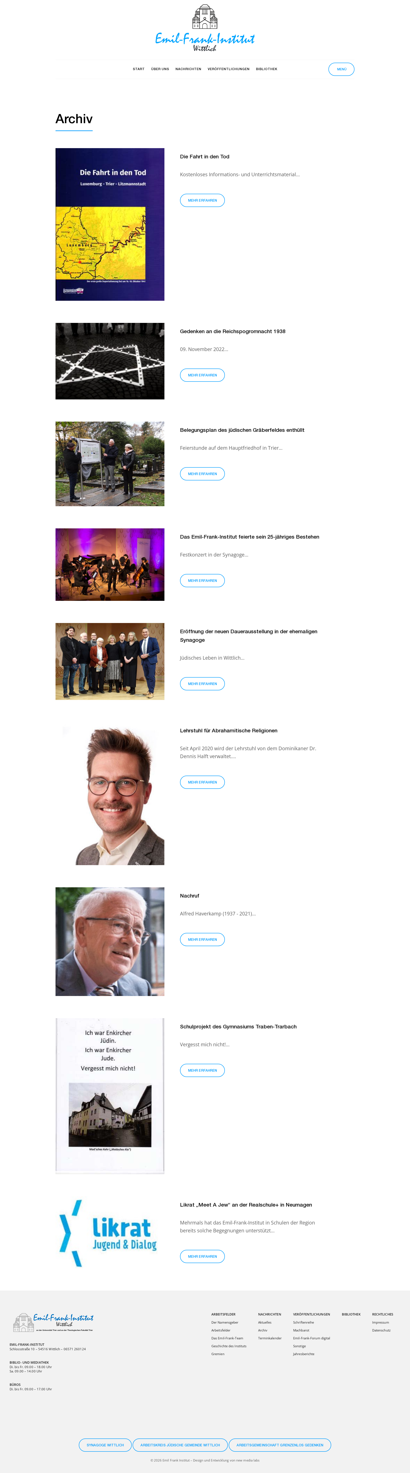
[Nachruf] (110, 941)
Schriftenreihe (303, 1322)
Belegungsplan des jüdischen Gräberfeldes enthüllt (242, 430)
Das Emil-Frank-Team (227, 1338)
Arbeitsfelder (223, 1314)
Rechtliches (382, 1314)
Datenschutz (381, 1330)
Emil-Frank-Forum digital (311, 1338)
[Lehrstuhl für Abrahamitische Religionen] (110, 793)
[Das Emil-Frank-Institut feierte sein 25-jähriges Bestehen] (110, 564)
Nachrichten (269, 1314)
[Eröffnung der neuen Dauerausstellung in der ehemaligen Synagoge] (110, 661)
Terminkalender (270, 1338)
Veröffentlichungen (311, 1314)
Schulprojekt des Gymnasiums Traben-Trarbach (238, 1027)
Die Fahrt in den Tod (204, 157)
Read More (202, 200)
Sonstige (299, 1346)
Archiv (263, 1330)
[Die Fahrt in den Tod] (110, 224)
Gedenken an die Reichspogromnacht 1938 (233, 332)
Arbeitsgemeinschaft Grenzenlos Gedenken (280, 1445)
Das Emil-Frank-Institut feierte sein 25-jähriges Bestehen (249, 537)
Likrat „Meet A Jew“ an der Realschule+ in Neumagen (246, 1205)
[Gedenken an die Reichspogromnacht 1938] (110, 361)
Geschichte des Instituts (228, 1346)
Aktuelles (265, 1322)
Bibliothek (351, 1314)
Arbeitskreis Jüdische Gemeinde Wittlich (180, 1445)
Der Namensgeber (225, 1322)
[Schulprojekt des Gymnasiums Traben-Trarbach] (110, 1096)
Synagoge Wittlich (105, 1445)
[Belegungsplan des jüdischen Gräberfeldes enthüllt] (110, 464)
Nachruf (189, 896)
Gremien (217, 1354)
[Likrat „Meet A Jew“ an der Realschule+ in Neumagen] (110, 1232)
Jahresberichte (303, 1354)
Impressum (380, 1322)
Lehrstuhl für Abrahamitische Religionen (228, 731)
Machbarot (301, 1330)
